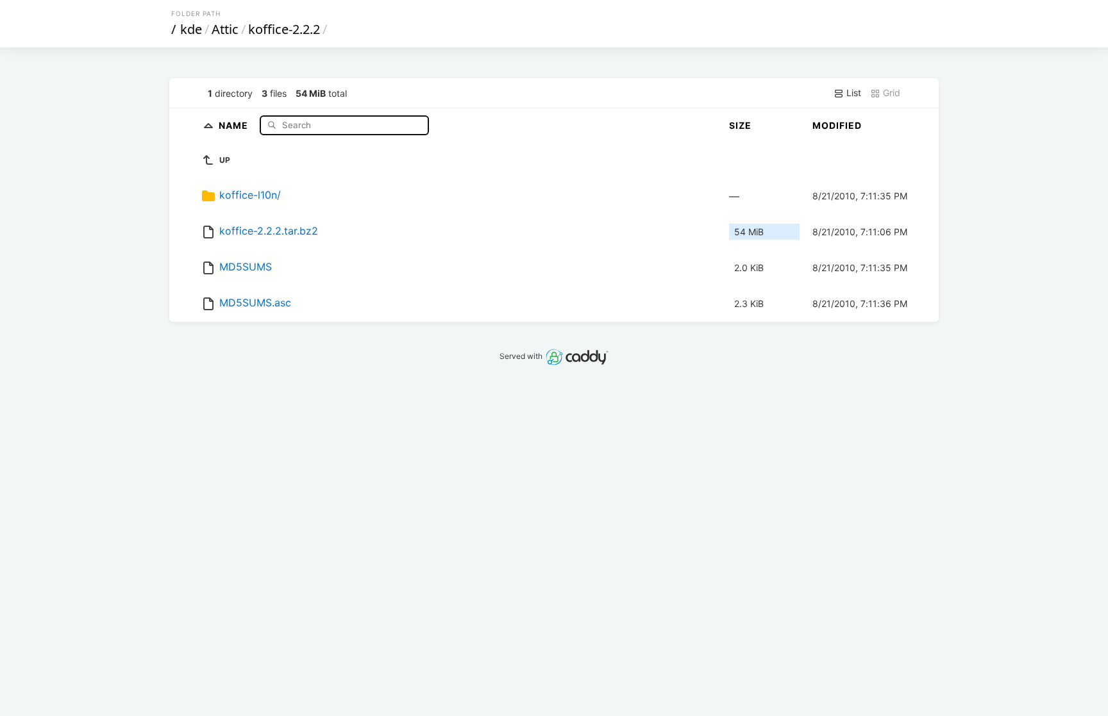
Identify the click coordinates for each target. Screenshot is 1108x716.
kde (191, 29)
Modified (837, 125)
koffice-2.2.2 (284, 29)
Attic (225, 29)
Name (235, 124)
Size (740, 125)
